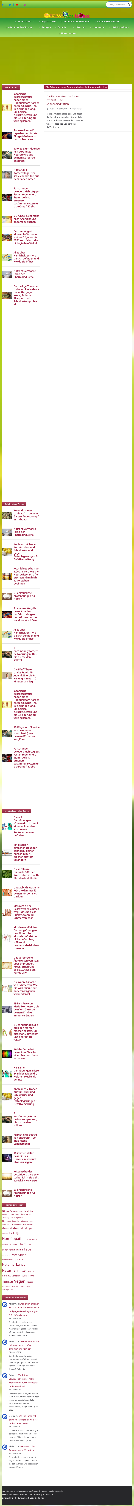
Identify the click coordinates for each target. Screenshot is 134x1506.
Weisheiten (6, 1286)
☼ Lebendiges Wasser (106, 21)
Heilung (14, 1233)
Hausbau (5, 1233)
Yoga (13, 1286)
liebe (27, 1249)
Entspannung (16, 1224)
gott (30, 1228)
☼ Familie (60, 27)
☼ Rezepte (45, 27)
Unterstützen (26, 1494)
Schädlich (16, 1275)
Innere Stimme (32, 1239)
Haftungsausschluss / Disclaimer (29, 1498)
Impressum (48, 1494)
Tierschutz (7, 1281)
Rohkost (6, 1275)
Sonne (31, 1275)
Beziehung (5, 1218)
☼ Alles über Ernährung (18, 27)
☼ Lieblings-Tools (119, 27)
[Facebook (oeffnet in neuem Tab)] (4, 4)
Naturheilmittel (14, 1270)
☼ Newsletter (97, 27)
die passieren (26, 1221)
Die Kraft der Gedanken (11, 1221)
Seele (24, 1275)
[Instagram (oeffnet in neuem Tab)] (25, 4)
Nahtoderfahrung (9, 1260)
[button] (32, 21)
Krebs (22, 1244)
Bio (11, 1217)
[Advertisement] (67, 60)
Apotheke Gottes (27, 1211)
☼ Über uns (79, 27)
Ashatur (51, 109)
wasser (30, 1281)
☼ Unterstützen (67, 33)
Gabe (24, 1224)
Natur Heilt (31, 1271)
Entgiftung (5, 1224)
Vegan (19, 1281)
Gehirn (30, 1224)
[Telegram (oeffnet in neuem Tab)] (11, 4)
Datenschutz (7, 1498)
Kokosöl (15, 1244)
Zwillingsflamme (23, 1286)
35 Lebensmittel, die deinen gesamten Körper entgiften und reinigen (24, 1345)
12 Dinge (5, 1211)
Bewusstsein (26, 1214)
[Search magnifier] (129, 4)
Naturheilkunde (14, 1264)
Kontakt (37, 1494)
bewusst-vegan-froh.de (28, 1491)
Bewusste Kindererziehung (11, 1214)
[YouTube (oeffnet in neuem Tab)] (19, 4)
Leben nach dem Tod (12, 1249)
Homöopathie (14, 1238)
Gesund (7, 1228)
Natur (20, 1259)
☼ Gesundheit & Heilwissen (75, 21)
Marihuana (6, 1255)
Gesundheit (20, 1228)
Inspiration (6, 1244)
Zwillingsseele (7, 1290)
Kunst (30, 1244)
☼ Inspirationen (47, 21)
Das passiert (18, 1218)
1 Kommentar (77, 109)
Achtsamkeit (14, 1211)
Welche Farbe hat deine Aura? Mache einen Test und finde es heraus (23, 1419)
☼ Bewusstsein (23, 21)
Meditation (19, 1255)
